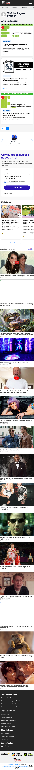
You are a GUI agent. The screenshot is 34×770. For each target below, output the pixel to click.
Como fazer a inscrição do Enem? (10, 701)
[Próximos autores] (31, 140)
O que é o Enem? (6, 698)
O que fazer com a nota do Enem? (10, 707)
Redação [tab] (24, 7)
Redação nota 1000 (6, 717)
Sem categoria (6, 110)
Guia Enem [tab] (5, 7)
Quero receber (17, 187)
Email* (6, 170)
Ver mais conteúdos (17, 243)
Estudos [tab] (14, 7)
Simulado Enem (5, 714)
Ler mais (5, 54)
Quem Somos (5, 733)
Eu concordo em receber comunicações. (13, 177)
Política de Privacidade (10, 182)
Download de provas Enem (8, 720)
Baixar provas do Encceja (8, 726)
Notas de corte (6, 41)
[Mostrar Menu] (30, 3)
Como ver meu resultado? (8, 704)
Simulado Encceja (6, 723)
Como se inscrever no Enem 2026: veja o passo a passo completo (10, 222)
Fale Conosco (5, 739)
